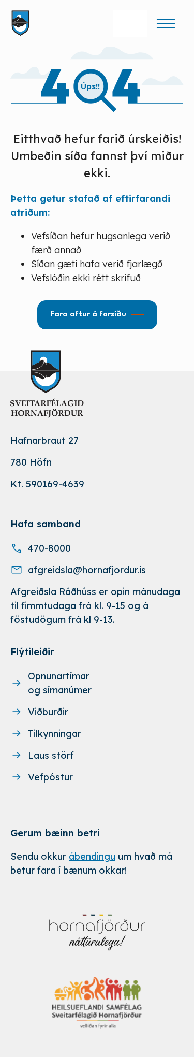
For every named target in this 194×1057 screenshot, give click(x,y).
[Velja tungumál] (130, 23)
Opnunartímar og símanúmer (60, 683)
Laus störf (51, 755)
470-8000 (49, 548)
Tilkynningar (54, 734)
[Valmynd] (165, 23)
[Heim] (22, 23)
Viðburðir (48, 712)
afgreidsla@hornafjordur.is (87, 570)
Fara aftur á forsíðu (88, 314)
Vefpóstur (50, 777)
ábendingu (92, 856)
